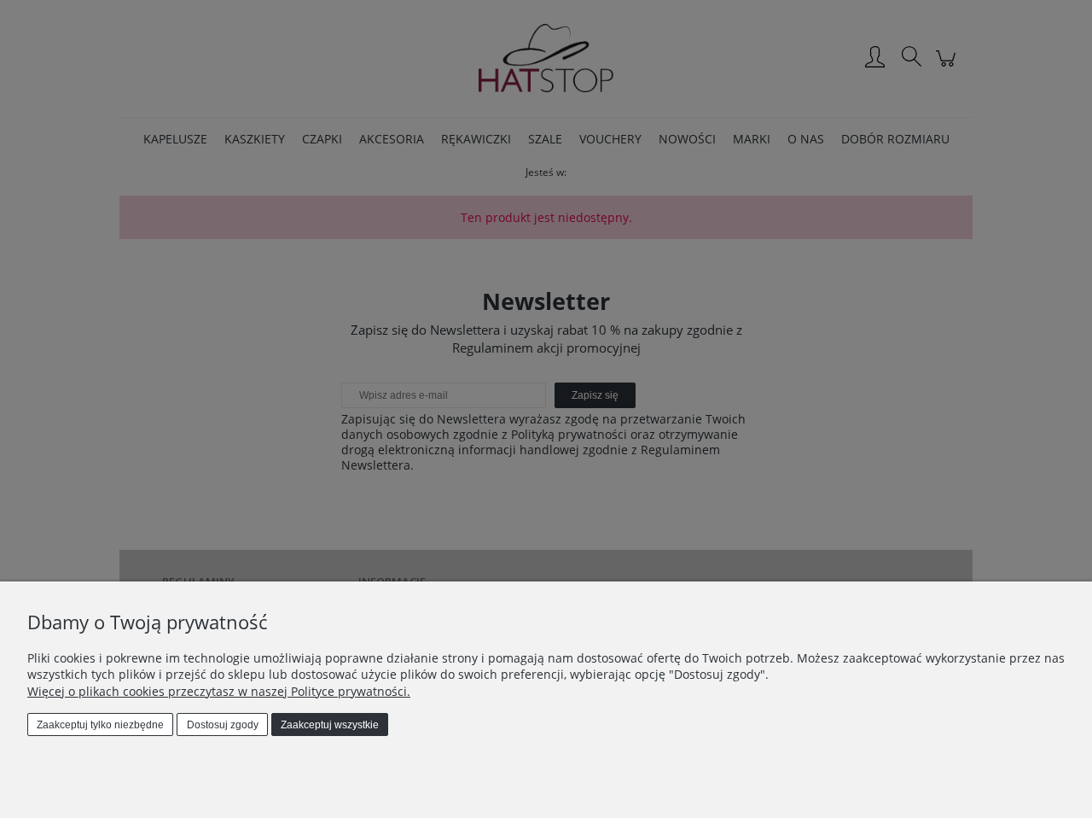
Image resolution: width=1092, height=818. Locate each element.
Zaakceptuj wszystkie (330, 725)
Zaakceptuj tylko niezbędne (100, 725)
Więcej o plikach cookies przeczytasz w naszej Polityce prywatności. (218, 691)
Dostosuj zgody (222, 725)
